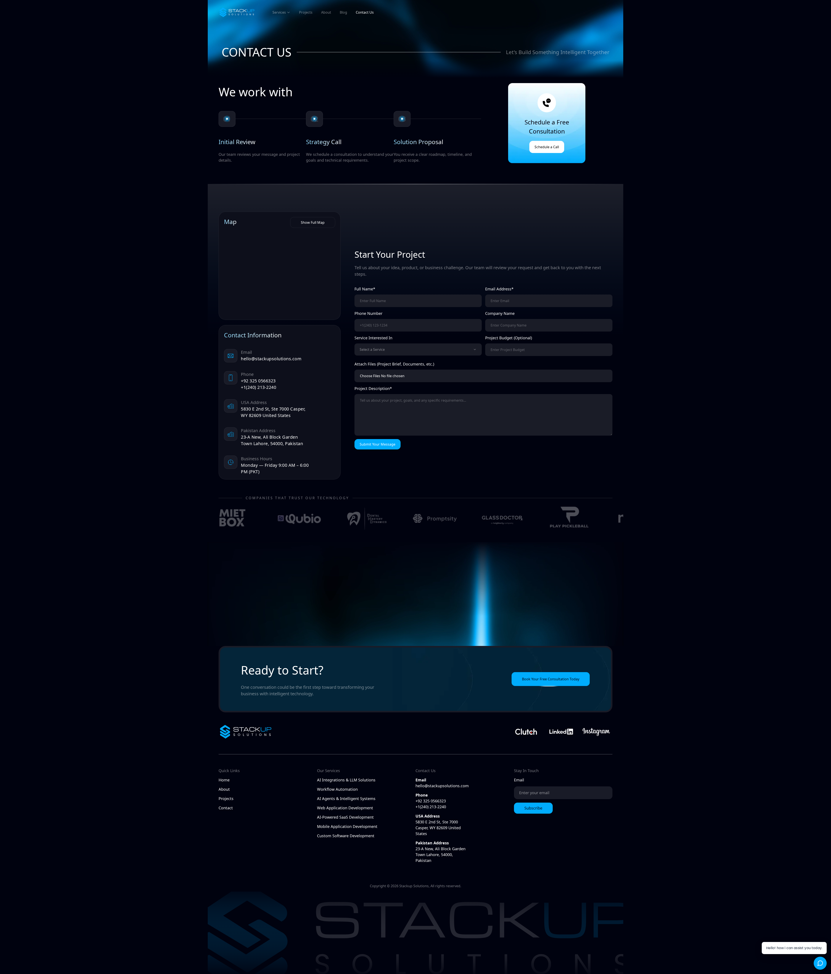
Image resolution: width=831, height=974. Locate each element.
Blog (343, 12)
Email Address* (499, 288)
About (326, 12)
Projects (305, 12)
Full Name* (364, 288)
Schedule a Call (547, 147)
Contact (226, 807)
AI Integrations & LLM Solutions (346, 779)
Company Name (500, 313)
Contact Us (365, 12)
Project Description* (373, 388)
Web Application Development (345, 807)
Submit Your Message (377, 444)
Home (224, 779)
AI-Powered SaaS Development (345, 817)
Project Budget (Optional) (508, 337)
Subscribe (533, 808)
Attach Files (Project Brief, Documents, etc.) (394, 364)
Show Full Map (313, 222)
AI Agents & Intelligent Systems (346, 798)
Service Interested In (373, 337)
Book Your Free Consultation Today (550, 679)
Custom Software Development (345, 835)
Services (279, 12)
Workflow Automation (337, 789)
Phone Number (368, 313)
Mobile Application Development (347, 826)
